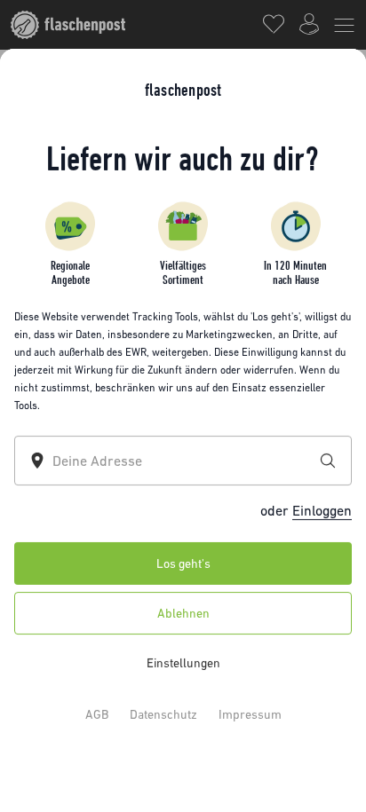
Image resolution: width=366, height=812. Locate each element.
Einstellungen (183, 662)
